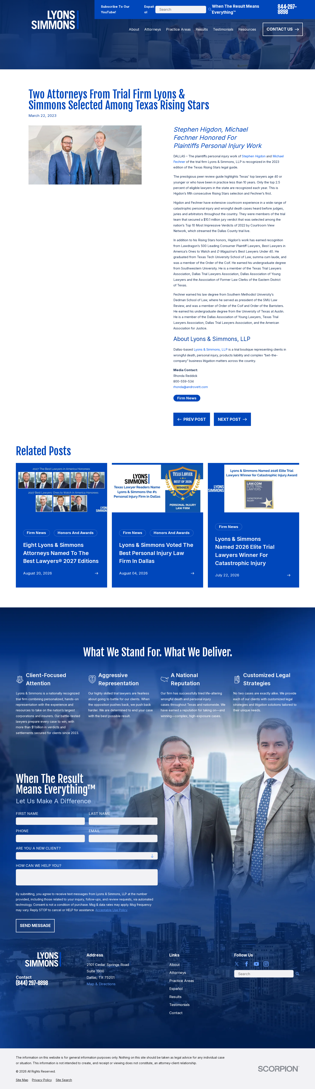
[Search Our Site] (210, 9)
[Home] (55, 19)
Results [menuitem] (202, 29)
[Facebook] (246, 963)
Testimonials (179, 1005)
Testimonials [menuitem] (223, 29)
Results (175, 997)
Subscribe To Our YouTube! (115, 9)
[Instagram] (266, 963)
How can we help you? (38, 865)
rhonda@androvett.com (190, 387)
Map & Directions (101, 984)
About (174, 965)
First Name (27, 813)
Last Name (99, 813)
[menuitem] (22, 1080)
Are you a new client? (38, 848)
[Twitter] (236, 963)
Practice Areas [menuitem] (178, 29)
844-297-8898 (287, 9)
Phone (22, 831)
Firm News (186, 398)
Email (94, 831)
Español (149, 9)
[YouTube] (256, 963)
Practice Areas (181, 981)
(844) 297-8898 (32, 983)
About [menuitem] (134, 29)
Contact (176, 1013)
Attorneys (177, 972)
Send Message (35, 925)
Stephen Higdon (254, 156)
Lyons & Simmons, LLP (211, 349)
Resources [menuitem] (247, 29)
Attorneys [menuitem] (152, 29)
